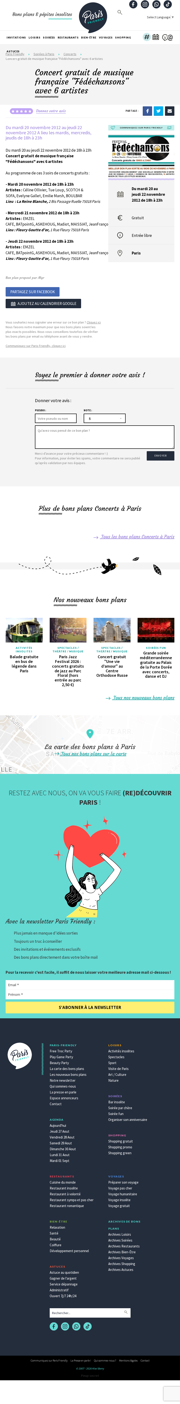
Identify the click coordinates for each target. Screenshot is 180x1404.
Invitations (16, 37)
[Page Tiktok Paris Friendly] (168, 5)
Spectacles (116, 1057)
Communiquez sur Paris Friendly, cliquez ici (36, 346)
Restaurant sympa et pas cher (72, 1200)
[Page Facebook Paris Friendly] (133, 5)
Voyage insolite (119, 1200)
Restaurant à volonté (65, 1194)
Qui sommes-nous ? (105, 1360)
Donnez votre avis (51, 110)
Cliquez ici (94, 322)
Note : (88, 410)
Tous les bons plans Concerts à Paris (137, 536)
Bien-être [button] (88, 37)
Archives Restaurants (124, 1246)
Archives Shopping (121, 1264)
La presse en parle (63, 1092)
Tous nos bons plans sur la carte (93, 754)
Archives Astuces (120, 1269)
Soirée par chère (120, 1108)
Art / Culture (117, 1074)
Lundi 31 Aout (60, 1155)
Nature (113, 1080)
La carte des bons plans (67, 1068)
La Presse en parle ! (81, 1360)
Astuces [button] (13, 51)
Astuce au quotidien (64, 1272)
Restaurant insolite (64, 1188)
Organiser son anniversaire (127, 1119)
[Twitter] (158, 110)
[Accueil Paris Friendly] (93, 15)
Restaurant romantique (67, 1206)
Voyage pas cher (120, 1188)
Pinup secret (90, 1375)
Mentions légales (128, 1360)
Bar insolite (116, 1102)
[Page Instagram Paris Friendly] (145, 5)
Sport (112, 1063)
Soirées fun (156, 647)
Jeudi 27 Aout (59, 1131)
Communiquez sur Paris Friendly (49, 1360)
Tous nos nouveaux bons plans (143, 697)
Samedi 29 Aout (61, 1143)
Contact (56, 1104)
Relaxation (57, 1227)
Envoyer (160, 455)
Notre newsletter (62, 1080)
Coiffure (55, 1245)
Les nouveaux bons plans (68, 1074)
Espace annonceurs (64, 1098)
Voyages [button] (106, 37)
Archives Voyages (121, 1258)
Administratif (59, 1290)
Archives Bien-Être (122, 1252)
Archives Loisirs (119, 1234)
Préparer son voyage (123, 1182)
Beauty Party (59, 1063)
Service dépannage (64, 1284)
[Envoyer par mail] (169, 110)
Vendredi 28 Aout (62, 1137)
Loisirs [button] (35, 37)
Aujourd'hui (58, 1125)
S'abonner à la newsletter (90, 1007)
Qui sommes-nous (63, 1086)
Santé (54, 1233)
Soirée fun (116, 1114)
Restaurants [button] (68, 37)
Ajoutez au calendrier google (47, 303)
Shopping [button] (123, 37)
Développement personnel (69, 1251)
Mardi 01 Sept (59, 1160)
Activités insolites (24, 649)
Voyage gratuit (119, 1206)
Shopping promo (120, 1147)
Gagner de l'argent (63, 1278)
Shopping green (119, 1153)
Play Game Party (61, 1057)
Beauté (55, 1239)
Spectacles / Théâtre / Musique (68, 649)
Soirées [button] (49, 37)
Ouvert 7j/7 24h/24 (63, 1296)
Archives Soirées (120, 1240)
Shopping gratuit (120, 1141)
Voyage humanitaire (122, 1194)
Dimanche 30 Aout (63, 1149)
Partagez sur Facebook (32, 291)
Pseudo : (40, 410)
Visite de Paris (118, 1068)
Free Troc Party (61, 1051)
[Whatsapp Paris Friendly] (156, 5)
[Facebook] (147, 110)
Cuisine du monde (63, 1182)
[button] (147, 38)
